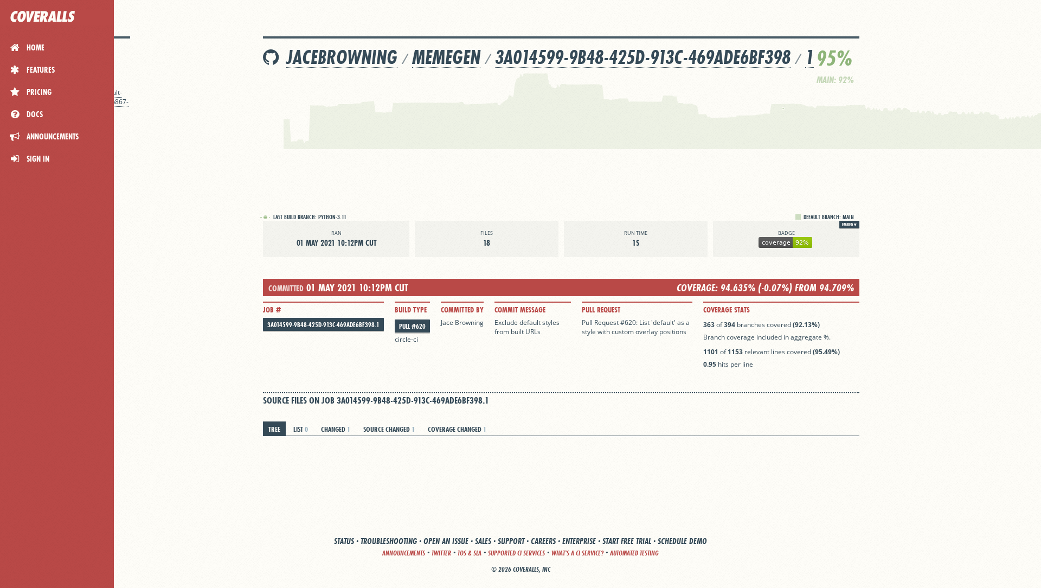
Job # (272, 309)
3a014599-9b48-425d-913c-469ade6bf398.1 (323, 324)
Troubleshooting (389, 541)
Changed (335, 429)
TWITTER (441, 553)
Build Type (411, 309)
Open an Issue (445, 541)
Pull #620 (412, 326)
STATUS (344, 541)
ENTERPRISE (579, 541)
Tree (274, 429)
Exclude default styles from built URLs (527, 327)
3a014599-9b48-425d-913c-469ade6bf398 (643, 57)
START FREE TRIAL (626, 541)
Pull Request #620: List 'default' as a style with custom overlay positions (636, 327)
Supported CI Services (516, 553)
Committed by (462, 309)
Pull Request (601, 309)
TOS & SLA (469, 553)
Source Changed (389, 429)
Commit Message (519, 309)
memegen (446, 57)
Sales (483, 541)
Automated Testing (634, 553)
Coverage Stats (726, 309)
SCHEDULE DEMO (682, 541)
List (300, 429)
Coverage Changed (457, 429)
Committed (286, 288)
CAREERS (543, 541)
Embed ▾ (849, 224)
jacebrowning (341, 57)
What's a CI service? (577, 553)
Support (511, 541)
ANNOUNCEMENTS (403, 553)
